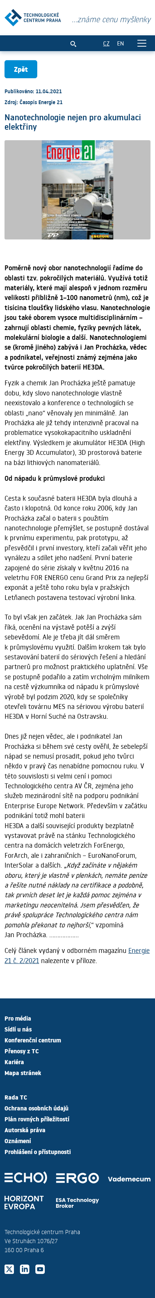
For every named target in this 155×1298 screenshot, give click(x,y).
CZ (106, 43)
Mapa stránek (23, 1072)
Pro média (18, 1018)
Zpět (21, 69)
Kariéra (14, 1061)
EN (120, 43)
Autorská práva (25, 1129)
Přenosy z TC (22, 1050)
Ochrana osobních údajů (36, 1108)
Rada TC (16, 1097)
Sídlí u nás (18, 1029)
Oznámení (18, 1140)
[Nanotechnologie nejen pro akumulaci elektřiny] (33, 16)
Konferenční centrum (33, 1040)
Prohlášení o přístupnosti (38, 1151)
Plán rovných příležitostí (37, 1118)
